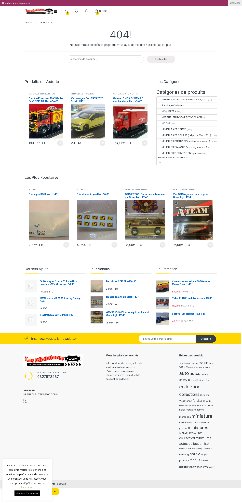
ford (196, 401)
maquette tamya (195, 409)
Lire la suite (60, 143)
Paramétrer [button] (27, 487)
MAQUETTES (169, 111)
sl (208, 460)
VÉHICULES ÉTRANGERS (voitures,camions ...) (82, 94)
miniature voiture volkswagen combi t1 (195, 449)
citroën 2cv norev (115, 375)
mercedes (185, 416)
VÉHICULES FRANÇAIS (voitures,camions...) (184, 147)
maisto (188, 406)
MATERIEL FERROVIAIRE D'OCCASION (182, 117)
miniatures (198, 427)
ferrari (189, 400)
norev (194, 454)
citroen (193, 380)
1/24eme (195, 363)
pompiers (184, 460)
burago (205, 374)
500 (188, 367)
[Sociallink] (25, 401)
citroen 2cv (204, 380)
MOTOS (166, 123)
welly (212, 467)
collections (189, 394)
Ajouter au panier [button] (101, 143)
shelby (204, 460)
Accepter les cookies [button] (27, 493)
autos (195, 373)
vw (205, 466)
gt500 (202, 401)
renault (194, 460)
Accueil (28, 22)
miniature (201, 416)
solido (183, 467)
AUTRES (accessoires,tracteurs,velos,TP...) (184, 99)
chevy (183, 379)
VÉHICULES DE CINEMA (174, 129)
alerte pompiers (203, 367)
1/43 (201, 363)
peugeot (204, 455)
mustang (184, 454)
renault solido (133, 375)
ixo (207, 401)
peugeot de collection (117, 379)
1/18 (181, 363)
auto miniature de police (118, 363)
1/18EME (186, 363)
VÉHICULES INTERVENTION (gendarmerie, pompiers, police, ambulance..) (182, 155)
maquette (197, 405)
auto (184, 373)
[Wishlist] (76, 11)
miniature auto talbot (190, 422)
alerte (192, 367)
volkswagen (195, 467)
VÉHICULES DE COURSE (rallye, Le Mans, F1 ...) (186, 135)
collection (190, 387)
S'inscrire (206, 338)
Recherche (161, 59)
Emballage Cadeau (172, 105)
